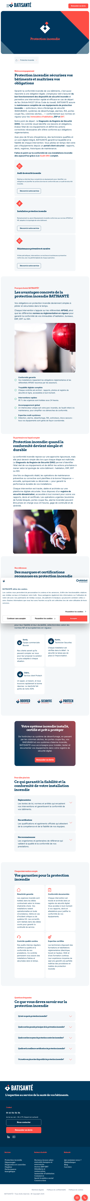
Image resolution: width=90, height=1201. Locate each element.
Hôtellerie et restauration (39, 1170)
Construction (40, 1180)
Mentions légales (38, 1190)
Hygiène (8, 1167)
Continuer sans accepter (16, 618)
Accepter (73, 618)
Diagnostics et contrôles (15, 1165)
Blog (66, 1165)
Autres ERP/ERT (41, 1167)
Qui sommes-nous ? (72, 1160)
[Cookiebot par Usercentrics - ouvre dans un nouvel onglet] (77, 581)
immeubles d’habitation (41, 117)
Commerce (39, 1176)
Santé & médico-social (43, 1178)
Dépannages (10, 1162)
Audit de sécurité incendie (29, 173)
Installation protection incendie (31, 211)
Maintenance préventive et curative (33, 249)
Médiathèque (70, 1162)
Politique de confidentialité (56, 1190)
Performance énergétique (10, 1170)
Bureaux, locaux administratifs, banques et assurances (44, 1162)
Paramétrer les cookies (74, 611)
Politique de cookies (76, 1190)
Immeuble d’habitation (44, 1173)
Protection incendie (13, 1160)
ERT (62, 117)
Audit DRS (45, 156)
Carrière (68, 1167)
